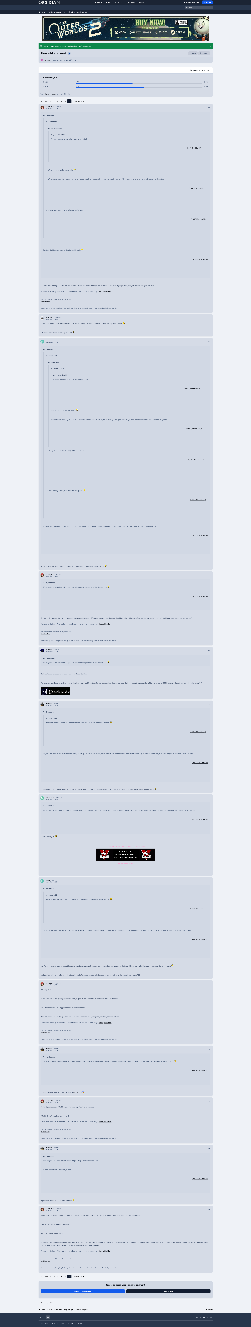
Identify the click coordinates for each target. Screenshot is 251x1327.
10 (65, 101)
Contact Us (54, 1323)
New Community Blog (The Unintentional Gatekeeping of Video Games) (67, 46)
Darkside (49, 650)
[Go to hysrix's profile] (42, 342)
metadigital (50, 797)
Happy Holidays (105, 291)
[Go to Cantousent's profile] (42, 107)
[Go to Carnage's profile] (42, 60)
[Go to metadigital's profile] (42, 798)
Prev (46, 101)
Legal (80, 1323)
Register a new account (82, 1291)
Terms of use (72, 1323)
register (54, 94)
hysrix (48, 341)
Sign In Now (168, 1291)
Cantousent (50, 107)
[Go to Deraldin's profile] (42, 704)
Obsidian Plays (45, 301)
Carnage (47, 60)
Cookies (62, 1323)
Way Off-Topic (70, 60)
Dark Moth (49, 317)
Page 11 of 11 (78, 101)
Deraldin (49, 703)
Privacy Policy (44, 1323)
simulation (77, 1092)
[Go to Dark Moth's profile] (42, 318)
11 (69, 101)
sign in (47, 94)
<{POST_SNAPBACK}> (194, 148)
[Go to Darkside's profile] (42, 651)
